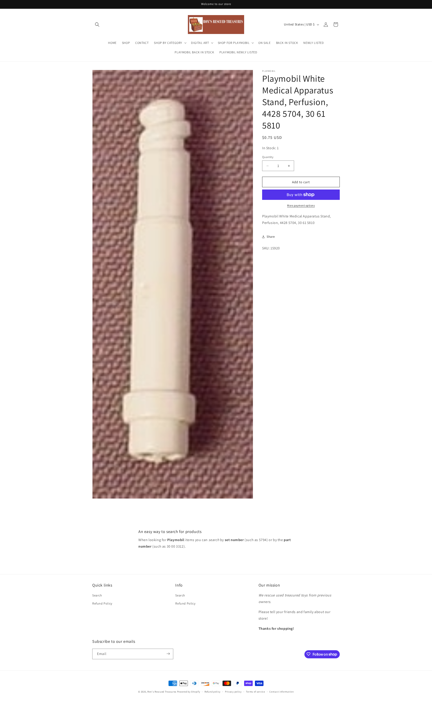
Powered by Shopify (188, 691)
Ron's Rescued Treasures (161, 691)
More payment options (301, 205)
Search (97, 596)
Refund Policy (102, 603)
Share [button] (271, 237)
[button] (97, 24)
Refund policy (212, 691)
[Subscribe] (168, 653)
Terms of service (255, 691)
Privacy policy (233, 691)
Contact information (281, 691)
